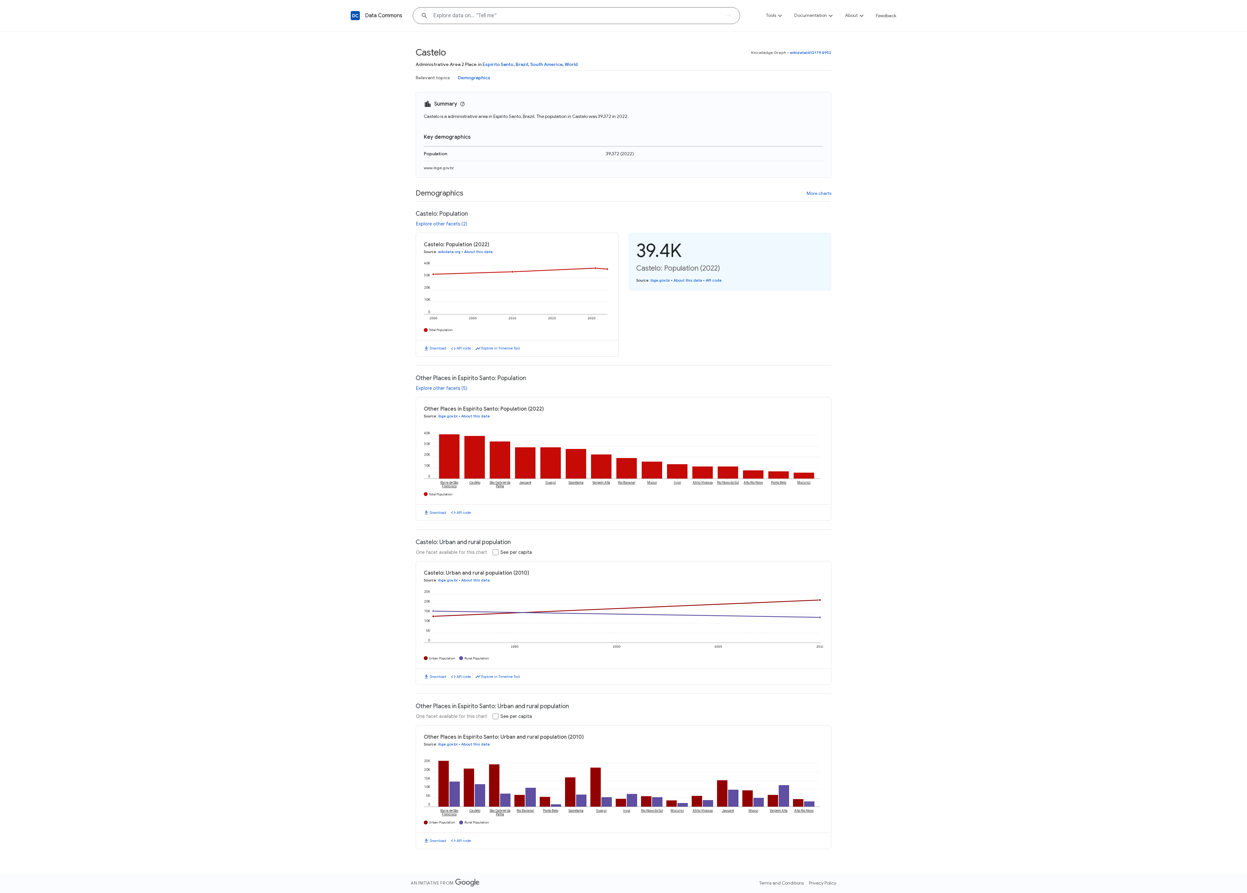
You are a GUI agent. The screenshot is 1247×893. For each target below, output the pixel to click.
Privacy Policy (822, 883)
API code (464, 348)
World (571, 64)
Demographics (474, 78)
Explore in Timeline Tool (500, 348)
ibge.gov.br (660, 280)
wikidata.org (449, 251)
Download (438, 348)
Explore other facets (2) (441, 224)
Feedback (886, 16)
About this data (478, 251)
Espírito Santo (498, 64)
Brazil (522, 64)
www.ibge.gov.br (439, 167)
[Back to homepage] (355, 15)
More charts (819, 193)
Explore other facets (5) (441, 388)
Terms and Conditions (781, 883)
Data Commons (383, 15)
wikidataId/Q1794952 (810, 52)
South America (546, 64)
